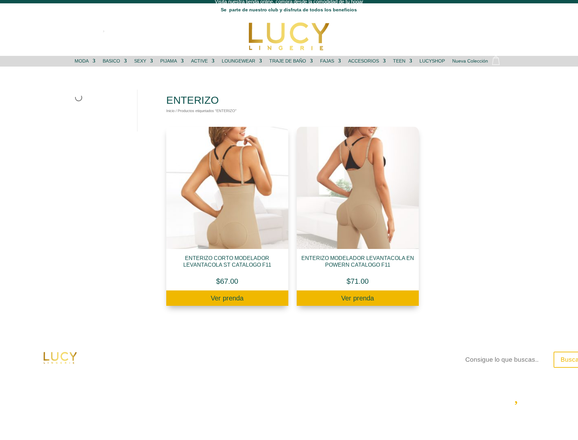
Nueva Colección (470, 61)
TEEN (399, 61)
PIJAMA (168, 61)
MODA (82, 61)
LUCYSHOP (432, 61)
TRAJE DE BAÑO (287, 61)
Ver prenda (227, 298)
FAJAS (327, 61)
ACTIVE (199, 61)
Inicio (170, 111)
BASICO (111, 61)
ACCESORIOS (363, 61)
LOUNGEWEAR (238, 61)
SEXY (140, 61)
